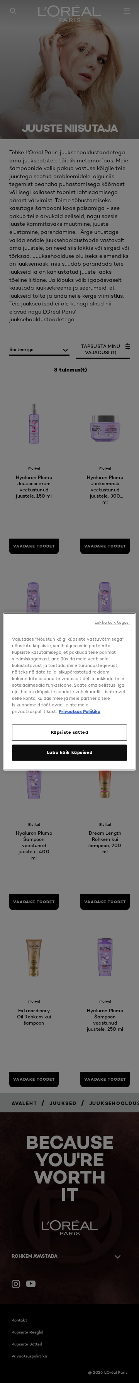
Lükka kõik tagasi (112, 621)
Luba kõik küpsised (69, 752)
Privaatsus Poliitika (79, 711)
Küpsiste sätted (69, 732)
